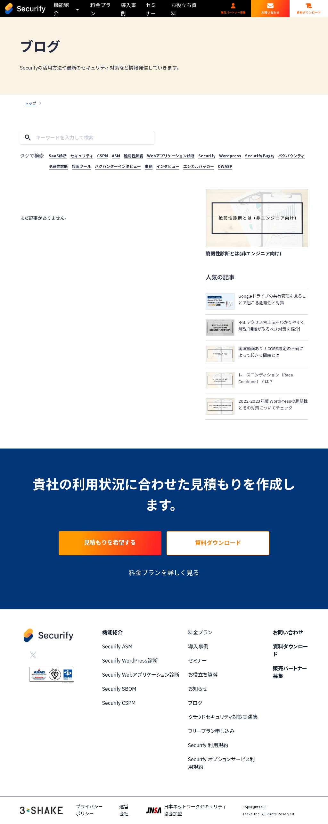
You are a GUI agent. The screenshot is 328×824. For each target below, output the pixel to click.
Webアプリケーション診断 (170, 155)
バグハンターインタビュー (118, 166)
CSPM (102, 155)
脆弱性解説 (133, 155)
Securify (206, 155)
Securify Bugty (259, 155)
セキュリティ (81, 155)
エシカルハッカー (198, 166)
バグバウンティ (291, 155)
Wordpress (230, 155)
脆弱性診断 (58, 166)
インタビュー (167, 166)
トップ (30, 103)
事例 (148, 166)
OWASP (225, 166)
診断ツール (81, 166)
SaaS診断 (58, 155)
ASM (116, 155)
